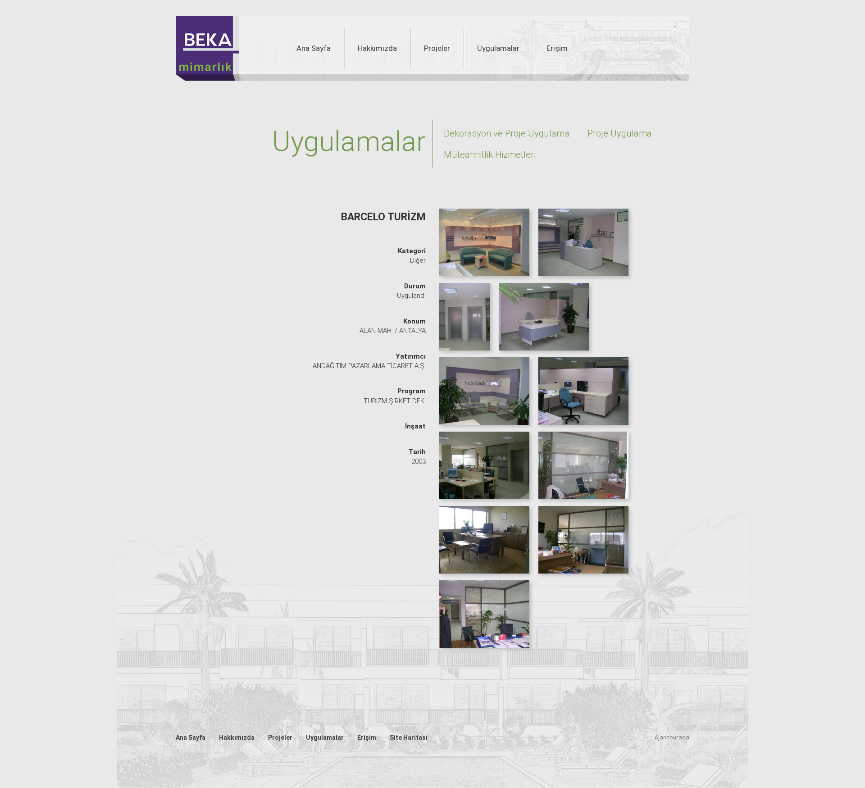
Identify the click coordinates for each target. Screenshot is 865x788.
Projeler (437, 48)
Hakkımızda (377, 48)
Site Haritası (409, 737)
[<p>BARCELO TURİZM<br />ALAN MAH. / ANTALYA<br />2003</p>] (486, 245)
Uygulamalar (498, 48)
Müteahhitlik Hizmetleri (490, 154)
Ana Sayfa (313, 48)
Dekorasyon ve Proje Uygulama (506, 133)
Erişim (557, 48)
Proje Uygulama (619, 133)
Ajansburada (672, 737)
